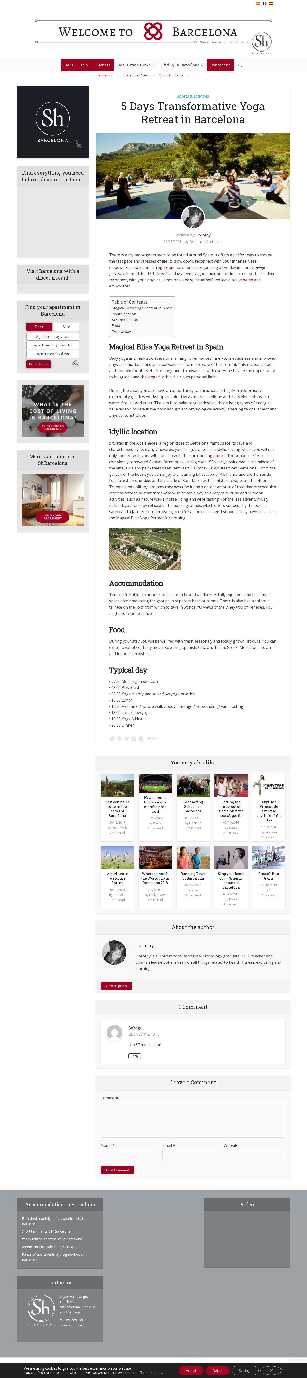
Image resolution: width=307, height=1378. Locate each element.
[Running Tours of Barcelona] (193, 857)
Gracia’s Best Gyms (268, 875)
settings (157, 1373)
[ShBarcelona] (153, 33)
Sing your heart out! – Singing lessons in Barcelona (231, 880)
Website (231, 1145)
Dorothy (203, 235)
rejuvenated (242, 279)
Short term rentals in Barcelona (46, 1231)
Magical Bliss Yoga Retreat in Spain (142, 307)
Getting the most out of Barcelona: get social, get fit (231, 809)
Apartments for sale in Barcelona (47, 1246)
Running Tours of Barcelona (193, 875)
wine (201, 499)
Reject (218, 1370)
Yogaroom (164, 267)
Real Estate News (134, 64)
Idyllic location (124, 313)
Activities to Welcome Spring (117, 878)
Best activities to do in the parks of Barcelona (117, 809)
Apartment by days (53, 354)
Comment (109, 1098)
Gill (271, 890)
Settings (245, 1370)
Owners (103, 64)
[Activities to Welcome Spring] (117, 857)
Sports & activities (193, 96)
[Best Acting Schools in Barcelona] (193, 785)
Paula (157, 823)
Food (116, 325)
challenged (150, 377)
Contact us (220, 64)
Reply (134, 1056)
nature (219, 455)
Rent (69, 64)
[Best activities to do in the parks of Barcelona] (117, 785)
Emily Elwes (157, 894)
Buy (85, 64)
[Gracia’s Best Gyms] (268, 857)
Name (108, 1145)
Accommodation (126, 319)
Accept (191, 1370)
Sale (66, 326)
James (195, 890)
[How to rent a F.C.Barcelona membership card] (155, 783)
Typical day (121, 331)
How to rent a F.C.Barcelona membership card (155, 804)
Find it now (38, 364)
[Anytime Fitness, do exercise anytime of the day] (268, 785)
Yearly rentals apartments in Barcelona (52, 1239)
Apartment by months (53, 345)
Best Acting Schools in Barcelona (193, 806)
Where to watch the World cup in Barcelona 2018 (155, 878)
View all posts (116, 986)
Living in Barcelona (180, 64)
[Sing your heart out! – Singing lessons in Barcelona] (231, 857)
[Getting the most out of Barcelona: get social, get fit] (231, 785)
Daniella (195, 823)
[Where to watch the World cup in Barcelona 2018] (155, 857)
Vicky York (119, 827)
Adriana (271, 832)
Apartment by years (53, 336)
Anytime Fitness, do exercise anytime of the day (269, 811)
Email (168, 1145)
